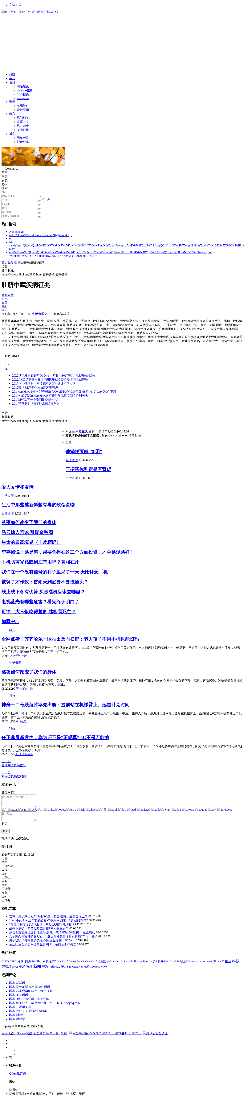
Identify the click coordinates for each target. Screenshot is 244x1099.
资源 (12, 101)
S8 (178, 961)
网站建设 (23, 86)
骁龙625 (185, 961)
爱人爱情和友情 (18, 487)
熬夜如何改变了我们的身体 (29, 522)
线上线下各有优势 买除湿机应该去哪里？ (43, 591)
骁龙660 (163, 961)
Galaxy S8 (77, 966)
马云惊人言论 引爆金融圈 (27, 532)
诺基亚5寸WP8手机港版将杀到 (35, 403)
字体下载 (15, 4)
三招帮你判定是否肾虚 (88, 469)
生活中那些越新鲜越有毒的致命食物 (38, 504)
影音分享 (23, 141)
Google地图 (24, 1033)
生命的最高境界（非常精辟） (31, 542)
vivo (209, 961)
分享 (20, 961)
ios (147, 961)
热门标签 (23, 117)
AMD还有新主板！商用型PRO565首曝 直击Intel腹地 (50, 379)
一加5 (153, 961)
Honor (193, 961)
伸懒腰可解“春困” (84, 451)
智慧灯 (6, 966)
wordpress (23, 98)
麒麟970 (29, 961)
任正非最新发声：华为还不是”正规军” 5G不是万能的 (55, 737)
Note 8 (172, 961)
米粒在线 (81, 431)
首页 (5, 262)
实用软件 (23, 105)
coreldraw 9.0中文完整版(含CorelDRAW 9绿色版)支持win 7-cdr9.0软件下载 (64, 391)
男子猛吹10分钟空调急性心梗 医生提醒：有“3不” (42, 940)
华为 (24, 754)
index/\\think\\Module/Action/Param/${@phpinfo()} (40, 235)
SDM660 (95, 966)
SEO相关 (23, 94)
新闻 (24, 688)
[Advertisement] (122, 42)
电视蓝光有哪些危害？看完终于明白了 (40, 601)
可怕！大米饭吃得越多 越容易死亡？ (39, 611)
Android (128, 961)
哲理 (29, 966)
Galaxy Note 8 (76, 961)
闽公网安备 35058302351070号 (93, 1033)
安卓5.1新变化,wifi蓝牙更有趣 (35, 387)
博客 (12, 133)
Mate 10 (117, 961)
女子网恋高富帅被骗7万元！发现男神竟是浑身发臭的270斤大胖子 (53, 936)
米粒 (64, 1033)
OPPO (13, 961)
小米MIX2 (54, 966)
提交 (5, 831)
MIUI (15, 966)
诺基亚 (102, 961)
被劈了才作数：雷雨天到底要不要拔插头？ (45, 581)
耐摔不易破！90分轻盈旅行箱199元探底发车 (39, 928)
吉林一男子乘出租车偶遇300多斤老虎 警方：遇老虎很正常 (48, 916)
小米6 (104, 966)
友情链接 (23, 129)
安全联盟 (39, 1033)
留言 (12, 113)
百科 (12, 82)
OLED (5, 961)
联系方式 (23, 121)
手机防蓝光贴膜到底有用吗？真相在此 (40, 562)
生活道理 (14, 262)
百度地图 (8, 1033)
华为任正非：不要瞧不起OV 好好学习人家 (43, 383)
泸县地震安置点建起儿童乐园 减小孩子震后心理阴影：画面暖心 (52, 932)
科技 (12, 74)
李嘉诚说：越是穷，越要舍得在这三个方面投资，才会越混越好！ (68, 552)
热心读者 (23, 125)
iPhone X (218, 961)
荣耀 (87, 966)
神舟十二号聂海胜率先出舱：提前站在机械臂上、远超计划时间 (66, 704)
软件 (109, 961)
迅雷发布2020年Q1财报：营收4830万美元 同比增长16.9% (53, 375)
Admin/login (16, 231)
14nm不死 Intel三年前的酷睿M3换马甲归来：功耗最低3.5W (48, 920)
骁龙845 (66, 966)
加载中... (10, 621)
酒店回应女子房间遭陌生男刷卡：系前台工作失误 (42, 944)
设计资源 (23, 109)
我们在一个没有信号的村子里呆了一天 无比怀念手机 (55, 571)
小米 (22, 966)
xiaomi (202, 961)
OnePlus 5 (62, 961)
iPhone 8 (139, 961)
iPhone (40, 961)
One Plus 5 (91, 961)
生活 (12, 78)
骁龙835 (51, 961)
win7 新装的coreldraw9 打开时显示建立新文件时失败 (50, 395)
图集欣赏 (23, 137)
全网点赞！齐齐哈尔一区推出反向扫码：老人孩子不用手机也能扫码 (70, 639)
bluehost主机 (25, 90)
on (10, 238)
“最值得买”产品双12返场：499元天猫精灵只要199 (42, 924)
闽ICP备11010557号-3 (128, 1033)
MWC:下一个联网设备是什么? (35, 399)
